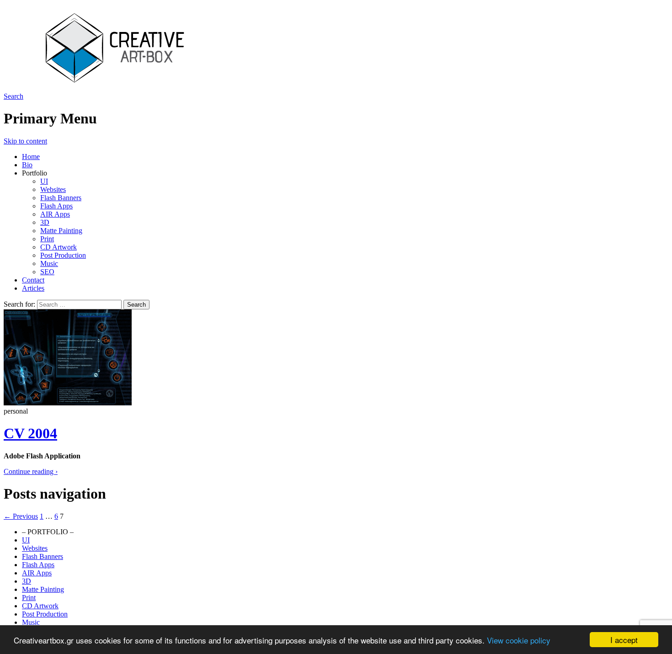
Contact (33, 280)
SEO (47, 272)
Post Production (63, 255)
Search (13, 96)
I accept (624, 639)
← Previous (21, 516)
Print (47, 239)
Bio (27, 165)
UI (44, 181)
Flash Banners (60, 198)
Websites (53, 189)
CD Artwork (58, 247)
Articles (33, 288)
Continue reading (31, 471)
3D (44, 222)
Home (31, 156)
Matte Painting (61, 230)
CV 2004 (30, 433)
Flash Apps (56, 206)
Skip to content (25, 141)
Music (49, 263)
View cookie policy (518, 640)
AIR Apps (55, 214)
